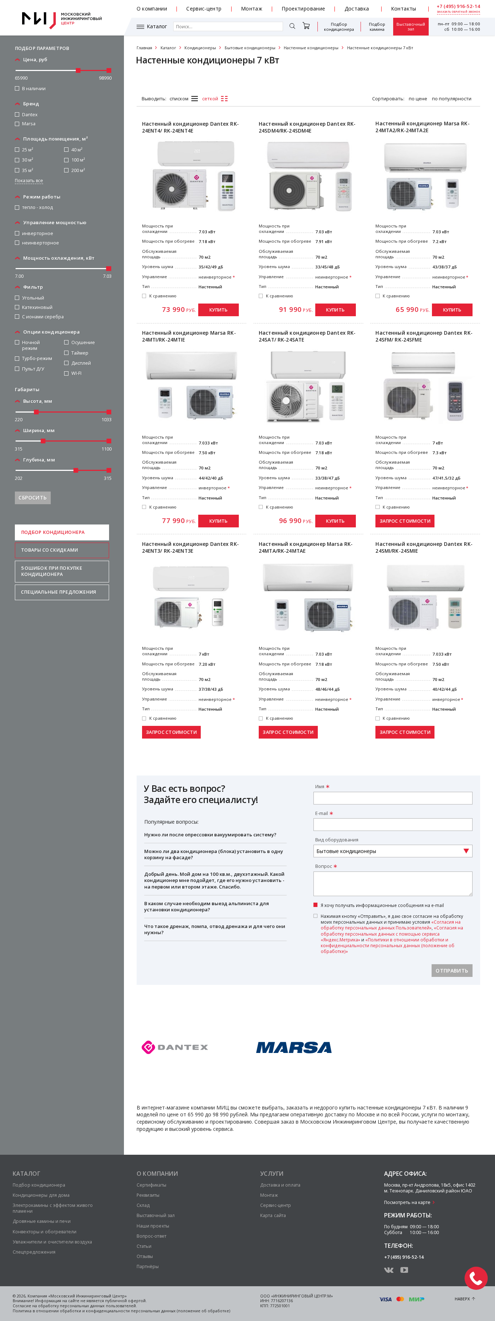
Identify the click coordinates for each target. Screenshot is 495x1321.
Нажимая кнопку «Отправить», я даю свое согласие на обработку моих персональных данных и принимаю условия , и (392, 933)
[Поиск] (292, 26)
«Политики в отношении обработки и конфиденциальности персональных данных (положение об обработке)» (387, 945)
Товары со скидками (49, 550)
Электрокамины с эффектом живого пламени (53, 1208)
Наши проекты (153, 1226)
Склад (143, 1205)
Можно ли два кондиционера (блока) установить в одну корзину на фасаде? (213, 854)
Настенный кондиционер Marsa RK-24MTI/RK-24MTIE (189, 336)
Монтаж (251, 8)
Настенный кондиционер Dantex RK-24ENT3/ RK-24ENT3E (190, 547)
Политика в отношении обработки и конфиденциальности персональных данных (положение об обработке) (121, 1310)
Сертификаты (151, 1185)
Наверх (462, 1298)
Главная (144, 47)
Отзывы (145, 1256)
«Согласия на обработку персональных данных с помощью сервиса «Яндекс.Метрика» (392, 933)
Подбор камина (377, 26)
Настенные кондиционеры (311, 47)
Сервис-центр (203, 8)
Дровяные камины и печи (42, 1221)
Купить (218, 310)
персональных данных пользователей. (98, 1305)
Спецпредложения (34, 1252)
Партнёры (148, 1266)
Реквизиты (148, 1195)
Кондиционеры (200, 47)
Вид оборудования (336, 840)
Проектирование (303, 8)
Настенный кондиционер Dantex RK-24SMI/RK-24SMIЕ (423, 547)
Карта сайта (273, 1215)
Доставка (357, 8)
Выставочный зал (410, 27)
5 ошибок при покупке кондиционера (52, 571)
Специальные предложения (58, 592)
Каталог (157, 26)
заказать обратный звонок (458, 11)
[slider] (78, 70)
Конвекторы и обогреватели (44, 1232)
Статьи (144, 1246)
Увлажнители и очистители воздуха (52, 1242)
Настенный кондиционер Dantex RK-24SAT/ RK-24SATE (307, 336)
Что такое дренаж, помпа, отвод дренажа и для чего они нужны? (214, 929)
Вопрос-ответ (151, 1236)
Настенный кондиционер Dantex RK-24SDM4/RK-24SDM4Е (307, 127)
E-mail (321, 813)
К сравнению (162, 295)
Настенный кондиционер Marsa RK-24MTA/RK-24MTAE (306, 547)
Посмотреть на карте (407, 1202)
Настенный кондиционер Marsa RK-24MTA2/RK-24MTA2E (422, 127)
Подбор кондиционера (339, 26)
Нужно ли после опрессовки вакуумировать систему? (210, 834)
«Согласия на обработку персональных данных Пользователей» (391, 925)
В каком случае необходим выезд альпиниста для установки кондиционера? (206, 906)
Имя (319, 786)
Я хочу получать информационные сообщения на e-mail (382, 905)
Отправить (452, 970)
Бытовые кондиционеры (250, 47)
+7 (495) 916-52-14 (458, 6)
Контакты (403, 8)
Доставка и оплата (280, 1185)
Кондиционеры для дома (41, 1195)
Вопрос (323, 866)
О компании (152, 8)
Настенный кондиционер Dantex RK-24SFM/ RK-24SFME (423, 336)
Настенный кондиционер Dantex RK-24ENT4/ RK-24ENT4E (190, 127)
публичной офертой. (126, 1300)
